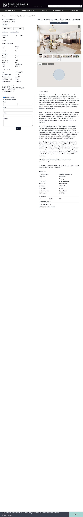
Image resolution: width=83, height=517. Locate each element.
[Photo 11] (74, 56)
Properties (10, 10)
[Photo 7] (60, 56)
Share (8, 28)
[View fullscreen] (79, 26)
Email (4, 107)
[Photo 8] (64, 56)
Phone (4, 113)
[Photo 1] (40, 56)
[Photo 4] (50, 56)
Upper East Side (21, 16)
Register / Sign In (39, 6)
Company (44, 10)
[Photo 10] (70, 56)
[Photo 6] (57, 56)
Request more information (10, 99)
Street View (51, 64)
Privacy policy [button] (7, 515)
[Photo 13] (59, 59)
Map (40, 64)
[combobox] (63, 6)
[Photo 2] (44, 56)
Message (5, 118)
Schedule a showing (9, 97)
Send (18, 128)
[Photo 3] (47, 56)
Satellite (44, 64)
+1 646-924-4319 (10, 89)
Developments (27, 10)
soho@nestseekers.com (8, 91)
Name (4, 102)
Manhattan (12, 16)
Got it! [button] (76, 514)
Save (20, 28)
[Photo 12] (77, 56)
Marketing (58, 10)
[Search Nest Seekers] (80, 6)
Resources (73, 10)
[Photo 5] (54, 56)
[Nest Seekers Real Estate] (14, 4)
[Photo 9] (67, 56)
